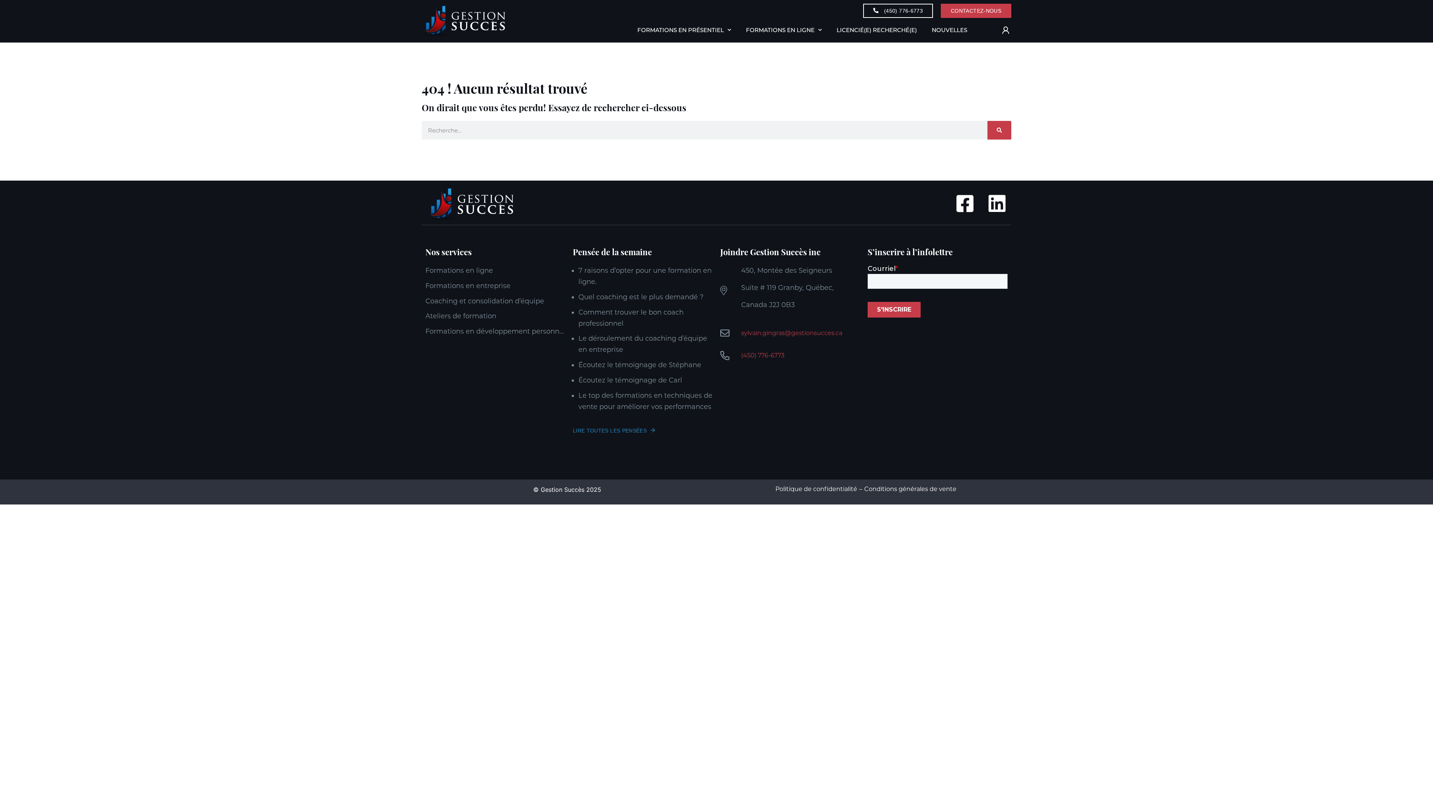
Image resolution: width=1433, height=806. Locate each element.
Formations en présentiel (680, 30)
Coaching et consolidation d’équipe (484, 301)
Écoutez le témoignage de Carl (630, 380)
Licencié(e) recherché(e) (877, 30)
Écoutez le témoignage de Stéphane (639, 365)
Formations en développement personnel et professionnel (495, 331)
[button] (986, 30)
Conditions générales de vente (910, 489)
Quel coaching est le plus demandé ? (640, 297)
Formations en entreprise (468, 286)
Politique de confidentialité (816, 489)
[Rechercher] (999, 130)
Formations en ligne (459, 270)
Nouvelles (949, 30)
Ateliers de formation (460, 316)
